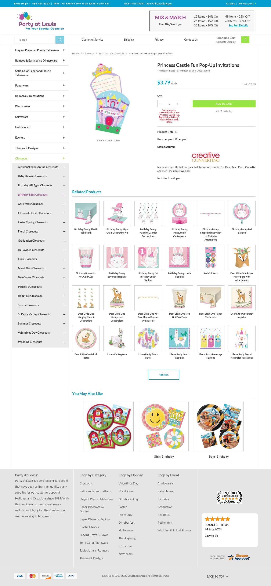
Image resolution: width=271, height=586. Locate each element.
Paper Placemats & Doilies (92, 509)
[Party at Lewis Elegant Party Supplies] (50, 21)
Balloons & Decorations (29, 96)
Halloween (126, 530)
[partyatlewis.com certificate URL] (229, 556)
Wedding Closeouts (30, 342)
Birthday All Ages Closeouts (35, 185)
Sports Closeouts (28, 305)
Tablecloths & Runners (94, 550)
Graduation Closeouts (31, 240)
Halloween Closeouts (31, 250)
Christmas (125, 546)
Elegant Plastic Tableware (96, 499)
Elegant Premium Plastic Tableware (37, 50)
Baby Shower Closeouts (32, 176)
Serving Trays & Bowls (94, 534)
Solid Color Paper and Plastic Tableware (33, 73)
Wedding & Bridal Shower (174, 530)
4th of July (125, 514)
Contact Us (191, 39)
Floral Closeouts (28, 231)
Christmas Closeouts (31, 203)
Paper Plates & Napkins (95, 519)
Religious (164, 514)
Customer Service (92, 39)
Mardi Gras (126, 491)
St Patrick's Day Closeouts (34, 314)
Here (168, 3)
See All (164, 374)
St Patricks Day (128, 499)
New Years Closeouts (31, 277)
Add (224, 103)
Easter (123, 507)
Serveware (21, 116)
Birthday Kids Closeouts (33, 194)
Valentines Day (128, 483)
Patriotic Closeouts (30, 286)
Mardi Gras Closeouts (31, 268)
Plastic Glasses (89, 527)
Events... (20, 137)
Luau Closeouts (27, 259)
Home (75, 53)
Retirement (165, 522)
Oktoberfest (126, 522)
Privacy (159, 39)
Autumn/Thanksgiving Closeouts (38, 167)
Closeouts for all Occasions (34, 213)
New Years (126, 554)
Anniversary (166, 483)
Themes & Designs (26, 148)
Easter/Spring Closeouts (33, 222)
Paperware (22, 85)
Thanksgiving (127, 538)
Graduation (165, 507)
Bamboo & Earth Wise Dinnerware (36, 60)
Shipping (129, 39)
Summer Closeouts (29, 323)
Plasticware (22, 106)
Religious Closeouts (30, 295)
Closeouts (21, 158)
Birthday (163, 499)
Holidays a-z (23, 127)
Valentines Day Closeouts (34, 332)
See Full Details (238, 25)
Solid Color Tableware (94, 542)
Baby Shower (166, 491)
